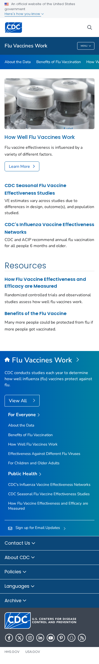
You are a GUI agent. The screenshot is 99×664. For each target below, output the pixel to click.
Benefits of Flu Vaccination (58, 61)
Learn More (19, 166)
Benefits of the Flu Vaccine (36, 313)
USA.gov (32, 651)
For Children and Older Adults (33, 463)
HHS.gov (12, 651)
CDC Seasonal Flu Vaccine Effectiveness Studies (35, 189)
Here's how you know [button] (23, 13)
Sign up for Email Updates (37, 527)
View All (18, 401)
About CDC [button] (18, 557)
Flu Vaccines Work (26, 45)
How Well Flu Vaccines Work (40, 137)
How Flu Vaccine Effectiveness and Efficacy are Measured (45, 282)
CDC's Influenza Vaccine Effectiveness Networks (49, 228)
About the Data (18, 61)
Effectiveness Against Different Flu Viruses (44, 453)
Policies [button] (14, 571)
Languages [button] (18, 586)
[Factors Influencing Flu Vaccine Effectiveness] (49, 103)
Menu (84, 45)
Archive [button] (14, 600)
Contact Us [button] (18, 543)
